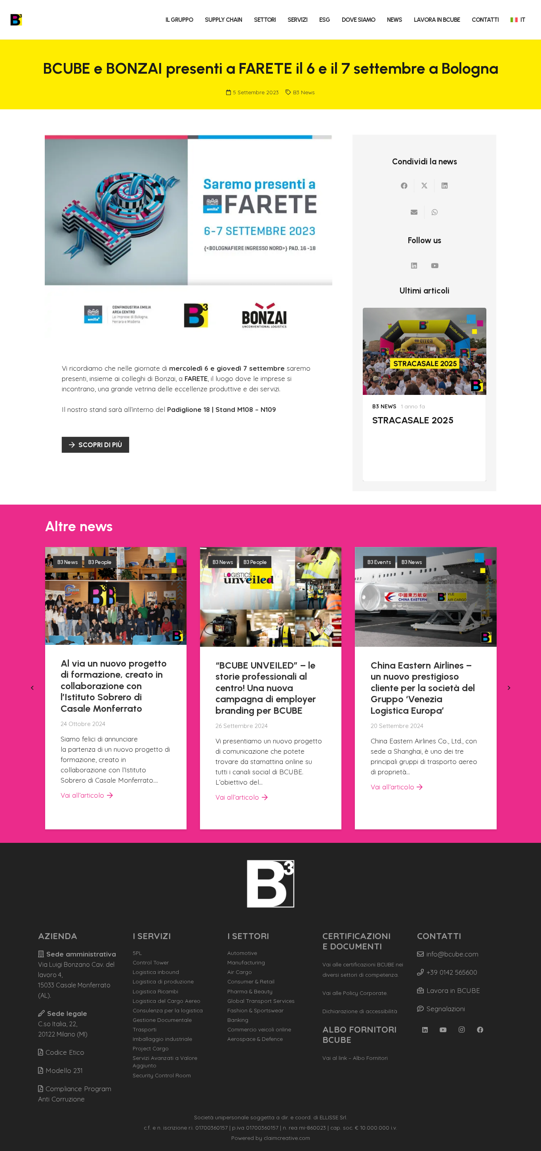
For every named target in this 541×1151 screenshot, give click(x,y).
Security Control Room (162, 1075)
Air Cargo (239, 971)
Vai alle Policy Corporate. (355, 992)
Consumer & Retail (250, 981)
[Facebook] (480, 1030)
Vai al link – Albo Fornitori (355, 1057)
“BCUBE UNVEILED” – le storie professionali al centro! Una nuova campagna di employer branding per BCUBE (111, 687)
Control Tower (151, 962)
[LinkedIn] (414, 265)
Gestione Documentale (162, 1019)
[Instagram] (462, 1030)
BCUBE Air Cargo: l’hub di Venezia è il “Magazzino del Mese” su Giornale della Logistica (420, 442)
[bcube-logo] (16, 20)
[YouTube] (435, 265)
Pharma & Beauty (249, 991)
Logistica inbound (156, 971)
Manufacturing (246, 962)
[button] (196, 20)
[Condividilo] (404, 185)
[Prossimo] (508, 688)
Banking (237, 1019)
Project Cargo (151, 1048)
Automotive (242, 952)
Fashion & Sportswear (255, 1010)
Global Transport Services (261, 1000)
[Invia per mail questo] (414, 212)
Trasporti (144, 1029)
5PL (137, 952)
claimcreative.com (287, 1137)
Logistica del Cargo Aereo (166, 1000)
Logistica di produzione (163, 981)
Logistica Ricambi (155, 991)
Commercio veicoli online (259, 1029)
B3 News (304, 92)
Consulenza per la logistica (168, 1010)
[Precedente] (33, 688)
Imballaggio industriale (162, 1038)
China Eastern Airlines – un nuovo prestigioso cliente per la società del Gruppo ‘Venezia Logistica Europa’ (268, 687)
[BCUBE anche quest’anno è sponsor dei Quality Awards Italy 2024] (426, 552)
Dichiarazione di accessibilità (359, 1011)
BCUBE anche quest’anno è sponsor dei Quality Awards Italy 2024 (424, 675)
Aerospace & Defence (255, 1038)
